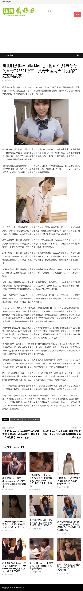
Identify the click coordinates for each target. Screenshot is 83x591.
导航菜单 (9, 55)
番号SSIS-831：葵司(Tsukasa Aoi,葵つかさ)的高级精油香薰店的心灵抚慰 (14, 482)
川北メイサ (27, 419)
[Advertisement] (41, 36)
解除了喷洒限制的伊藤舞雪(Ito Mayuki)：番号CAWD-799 (69, 567)
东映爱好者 (20, 587)
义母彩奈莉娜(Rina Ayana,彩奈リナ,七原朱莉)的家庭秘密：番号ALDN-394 (14, 524)
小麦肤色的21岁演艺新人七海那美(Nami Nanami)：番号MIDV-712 (69, 481)
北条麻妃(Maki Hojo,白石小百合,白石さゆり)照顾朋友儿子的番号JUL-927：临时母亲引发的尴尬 (41, 480)
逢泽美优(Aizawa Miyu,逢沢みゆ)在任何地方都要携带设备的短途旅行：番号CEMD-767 (69, 525)
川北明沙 (36, 419)
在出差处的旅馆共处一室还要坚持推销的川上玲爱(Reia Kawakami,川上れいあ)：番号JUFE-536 (14, 567)
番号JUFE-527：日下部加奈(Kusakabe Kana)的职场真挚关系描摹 (41, 566)
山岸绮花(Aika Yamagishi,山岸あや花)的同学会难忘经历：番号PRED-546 (41, 523)
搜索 (49, 10)
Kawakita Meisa (15, 419)
